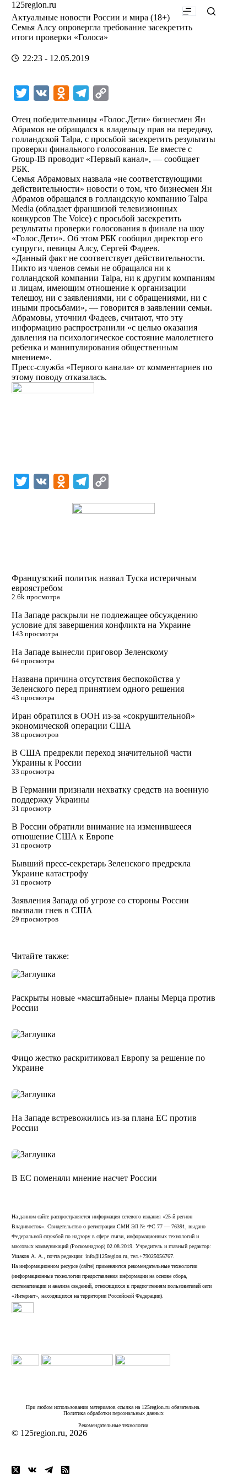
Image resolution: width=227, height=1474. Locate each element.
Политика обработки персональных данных (113, 1413)
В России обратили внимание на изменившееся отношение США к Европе (101, 831)
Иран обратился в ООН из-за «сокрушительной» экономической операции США (103, 720)
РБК (20, 169)
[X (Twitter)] (16, 1470)
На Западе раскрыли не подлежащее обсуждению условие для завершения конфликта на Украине (105, 620)
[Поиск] (211, 11)
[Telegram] (49, 1470)
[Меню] (189, 11)
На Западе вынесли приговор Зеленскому (90, 652)
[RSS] (65, 1470)
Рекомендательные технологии (113, 1425)
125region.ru (34, 4)
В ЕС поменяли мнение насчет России (84, 1178)
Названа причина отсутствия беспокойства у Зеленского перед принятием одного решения (98, 683)
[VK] (32, 1470)
